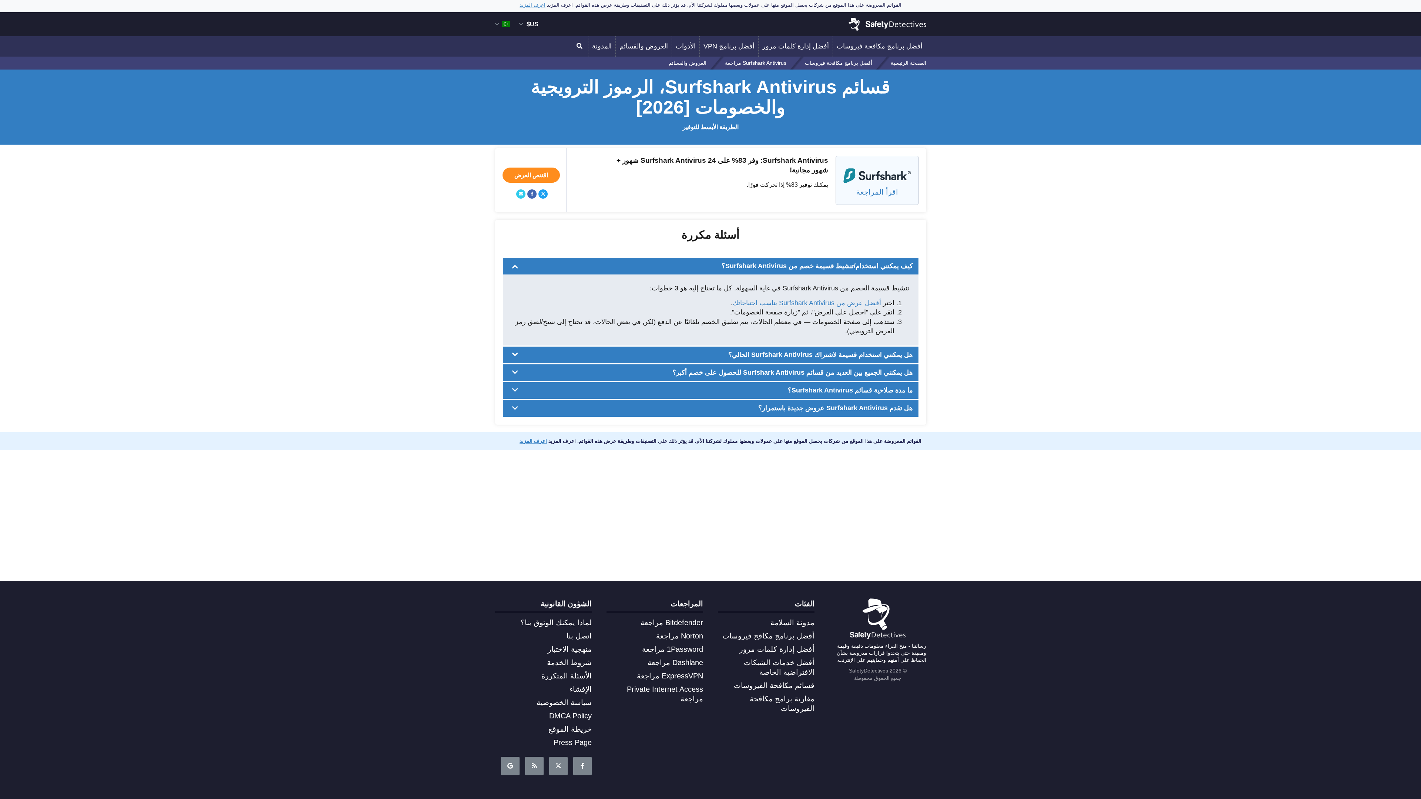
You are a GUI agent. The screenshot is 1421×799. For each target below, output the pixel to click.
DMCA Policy (570, 716)
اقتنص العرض (531, 175)
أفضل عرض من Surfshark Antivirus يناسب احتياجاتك (807, 303)
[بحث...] (580, 46)
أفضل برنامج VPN (729, 46)
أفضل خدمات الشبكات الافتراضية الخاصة (779, 667)
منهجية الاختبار (570, 649)
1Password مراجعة (672, 649)
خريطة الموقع (570, 729)
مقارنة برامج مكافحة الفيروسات (782, 703)
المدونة (602, 46)
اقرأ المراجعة (877, 192)
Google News (510, 766)
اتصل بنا (579, 636)
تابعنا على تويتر (558, 766)
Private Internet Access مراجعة (665, 694)
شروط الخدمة (569, 662)
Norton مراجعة (679, 636)
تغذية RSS (534, 766)
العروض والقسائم (643, 46)
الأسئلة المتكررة (566, 676)
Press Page (573, 742)
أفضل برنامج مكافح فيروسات (768, 636)
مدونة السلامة (792, 622)
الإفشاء (581, 689)
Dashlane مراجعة (675, 662)
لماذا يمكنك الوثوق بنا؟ (556, 622)
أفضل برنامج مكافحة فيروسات (880, 46)
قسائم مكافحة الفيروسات (774, 685)
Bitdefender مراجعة (672, 622)
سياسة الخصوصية (564, 702)
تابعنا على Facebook (582, 766)
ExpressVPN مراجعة (670, 676)
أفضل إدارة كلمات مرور (795, 46)
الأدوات (686, 46)
